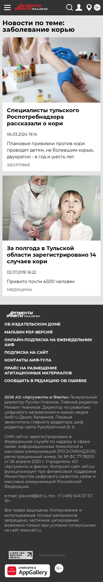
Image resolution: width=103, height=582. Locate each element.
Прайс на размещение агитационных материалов (38, 370)
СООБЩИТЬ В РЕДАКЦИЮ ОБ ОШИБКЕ (45, 380)
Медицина (19, 290)
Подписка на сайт (26, 352)
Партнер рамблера (52, 555)
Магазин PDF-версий (28, 332)
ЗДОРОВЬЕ (18, 165)
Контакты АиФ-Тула (27, 360)
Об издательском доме (32, 324)
